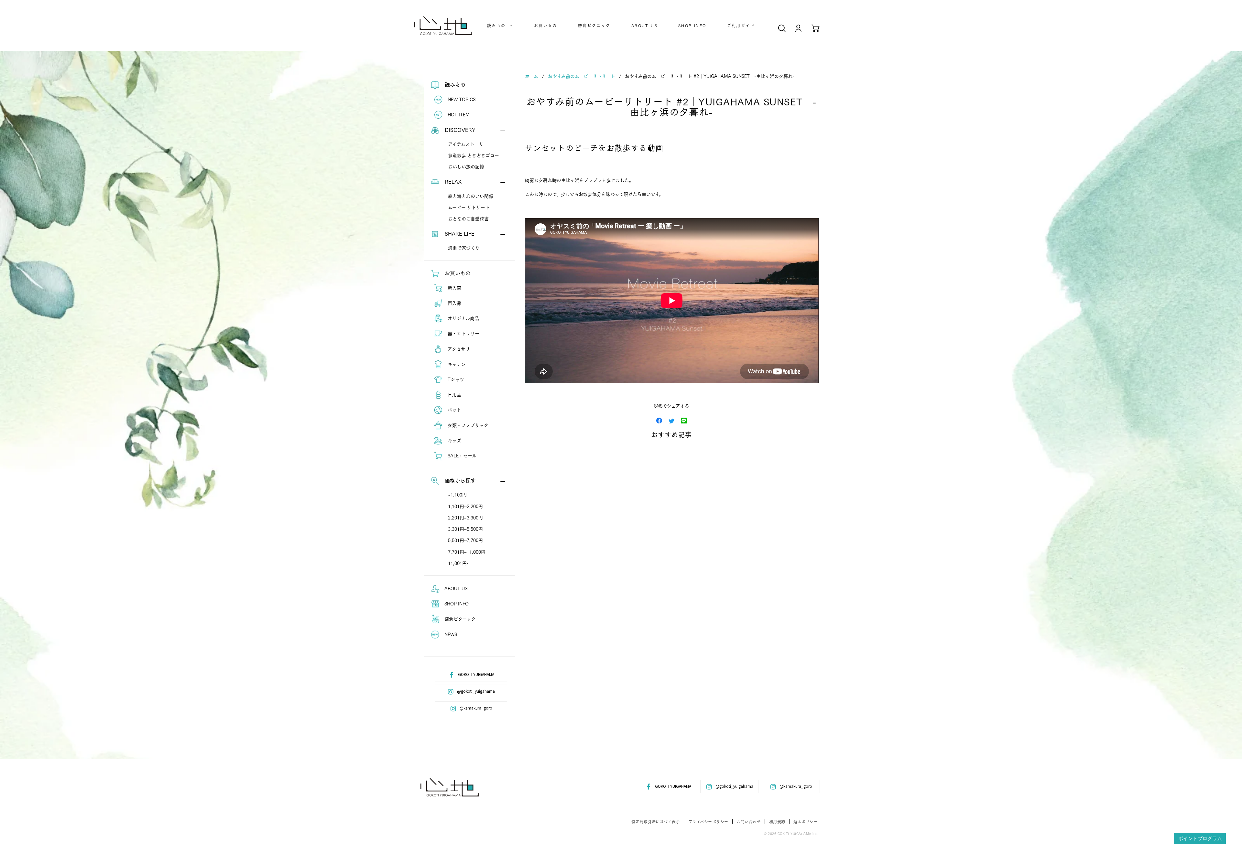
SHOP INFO (692, 25)
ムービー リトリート (469, 207)
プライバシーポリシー (708, 821)
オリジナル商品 (462, 318)
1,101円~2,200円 (465, 506)
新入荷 (453, 287)
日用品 (453, 394)
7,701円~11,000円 (466, 551)
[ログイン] (798, 27)
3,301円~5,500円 (465, 528)
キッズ (453, 440)
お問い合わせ (748, 821)
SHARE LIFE (458, 233)
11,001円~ (458, 563)
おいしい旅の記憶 (466, 166)
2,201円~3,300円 (465, 517)
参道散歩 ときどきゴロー (473, 155)
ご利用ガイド (741, 25)
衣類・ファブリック (467, 425)
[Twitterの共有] (671, 420)
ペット (453, 409)
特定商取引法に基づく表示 (655, 821)
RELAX (452, 181)
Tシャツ (455, 379)
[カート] (815, 27)
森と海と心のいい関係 (470, 195)
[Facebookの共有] (659, 420)
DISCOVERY (459, 129)
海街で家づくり (464, 247)
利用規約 (777, 821)
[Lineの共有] (684, 420)
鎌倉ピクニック (594, 25)
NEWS (450, 634)
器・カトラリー (462, 333)
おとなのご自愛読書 (468, 218)
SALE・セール (461, 455)
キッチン (456, 364)
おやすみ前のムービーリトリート (581, 76)
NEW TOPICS (460, 99)
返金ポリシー (805, 821)
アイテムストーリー (468, 143)
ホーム (531, 76)
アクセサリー (460, 348)
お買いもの (545, 25)
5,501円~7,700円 (465, 540)
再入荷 (453, 302)
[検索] (782, 27)
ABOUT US (644, 25)
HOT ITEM (458, 114)
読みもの (498, 25)
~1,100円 (457, 494)
